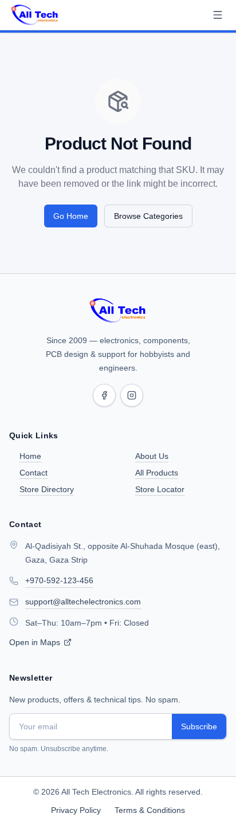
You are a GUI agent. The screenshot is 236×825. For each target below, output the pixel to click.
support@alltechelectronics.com (83, 601)
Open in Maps (34, 642)
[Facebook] (104, 395)
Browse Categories (148, 216)
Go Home (70, 216)
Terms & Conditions (150, 810)
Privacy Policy (76, 810)
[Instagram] (131, 395)
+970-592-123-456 (59, 580)
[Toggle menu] (218, 15)
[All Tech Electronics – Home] (118, 310)
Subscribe (199, 726)
